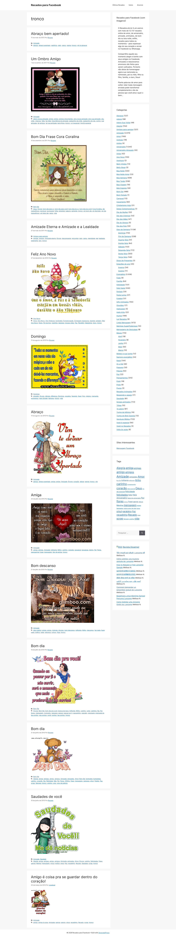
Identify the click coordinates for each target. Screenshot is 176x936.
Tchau (119, 405)
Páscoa (120, 371)
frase (72, 781)
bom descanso (69, 630)
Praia (119, 385)
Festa (40, 323)
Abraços (120, 116)
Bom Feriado (122, 195)
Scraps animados (124, 402)
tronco (74, 45)
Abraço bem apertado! (50, 33)
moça (52, 863)
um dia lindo (96, 211)
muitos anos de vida (130, 508)
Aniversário (121, 147)
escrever (43, 211)
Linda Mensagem (124, 323)
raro (40, 241)
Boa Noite (121, 171)
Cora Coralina (97, 209)
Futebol (120, 298)
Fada (119, 278)
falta (43, 121)
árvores (61, 630)
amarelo (36, 396)
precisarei (91, 713)
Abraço (37, 412)
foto (83, 396)
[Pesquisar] (142, 533)
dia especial (121, 492)
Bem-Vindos (122, 164)
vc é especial (75, 123)
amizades (70, 779)
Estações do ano (123, 264)
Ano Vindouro (50, 321)
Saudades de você (46, 796)
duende (92, 321)
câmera (47, 396)
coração (76, 481)
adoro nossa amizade (40, 119)
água (35, 209)
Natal (119, 361)
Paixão (97, 781)
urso (54, 783)
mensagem (48, 552)
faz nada (97, 630)
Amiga (36, 495)
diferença (54, 396)
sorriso (54, 715)
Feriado (120, 292)
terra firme (60, 123)
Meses (119, 333)
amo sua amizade (94, 119)
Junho (120, 343)
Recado (78, 863)
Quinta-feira (123, 243)
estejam (98, 321)
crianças (38, 121)
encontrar (75, 238)
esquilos (68, 396)
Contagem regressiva (81, 321)
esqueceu (85, 550)
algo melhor (37, 630)
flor (95, 550)
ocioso (54, 632)
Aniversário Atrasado (125, 150)
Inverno (121, 267)
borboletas (97, 779)
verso (51, 213)
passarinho (77, 713)
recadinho (71, 863)
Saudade (43, 859)
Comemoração (68, 321)
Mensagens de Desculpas (127, 330)
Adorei (119, 119)
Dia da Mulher (122, 212)
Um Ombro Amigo (46, 59)
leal (97, 238)
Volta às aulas (122, 430)
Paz (76, 323)
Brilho (60, 550)
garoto (63, 922)
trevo (94, 323)
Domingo (38, 336)
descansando (66, 238)
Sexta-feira (122, 254)
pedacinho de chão (75, 121)
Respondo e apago (124, 395)
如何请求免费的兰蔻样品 (126, 571)
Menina (38, 863)
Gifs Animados (123, 302)
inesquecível (35, 552)
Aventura (120, 161)
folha (56, 211)
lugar (41, 552)
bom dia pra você (86, 209)
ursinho (49, 783)
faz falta (48, 121)
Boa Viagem (121, 185)
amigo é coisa (43, 922)
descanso (90, 630)
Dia (98, 711)
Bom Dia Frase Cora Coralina (55, 136)
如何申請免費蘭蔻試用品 (126, 574)
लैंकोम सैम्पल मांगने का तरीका (126, 578)
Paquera (120, 367)
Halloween (121, 309)
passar (60, 713)
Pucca (119, 388)
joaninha (54, 323)
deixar (82, 481)
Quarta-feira (123, 240)
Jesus (141, 502)
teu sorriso (61, 715)
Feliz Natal (121, 288)
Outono (121, 271)
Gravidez (120, 305)
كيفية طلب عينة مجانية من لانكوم (129, 581)
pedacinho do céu (89, 121)
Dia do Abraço (122, 223)
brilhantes (132, 480)
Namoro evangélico (124, 357)
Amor (35, 321)
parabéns (127, 511)
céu (102, 119)
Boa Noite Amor (123, 174)
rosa (139, 515)
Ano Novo (36, 318)
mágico (88, 396)
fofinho (67, 781)
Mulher (138, 508)
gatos (64, 45)
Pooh (119, 381)
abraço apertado (44, 45)
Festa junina (121, 295)
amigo (56, 119)
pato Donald (43, 398)
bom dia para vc (48, 209)
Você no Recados (124, 426)
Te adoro (120, 409)
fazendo (74, 396)
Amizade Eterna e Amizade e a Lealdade (65, 227)
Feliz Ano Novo (43, 254)
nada (42, 632)
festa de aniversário (134, 498)
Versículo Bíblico (123, 419)
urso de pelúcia (62, 783)
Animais (55, 630)
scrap (33, 783)
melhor (37, 632)
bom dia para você (61, 209)
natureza (61, 323)
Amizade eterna (50, 238)
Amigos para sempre (40, 236)
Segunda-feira (124, 250)
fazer (79, 396)
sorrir (49, 715)
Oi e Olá (120, 364)
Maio (120, 347)
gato (59, 45)
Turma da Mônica (124, 412)
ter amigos (41, 123)
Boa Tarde (121, 181)
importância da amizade (60, 121)
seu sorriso (43, 715)
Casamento (121, 202)
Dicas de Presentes (124, 261)
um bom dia (87, 211)
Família (119, 281)
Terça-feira (122, 257)
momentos (34, 398)
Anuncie (140, 5)
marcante (95, 396)
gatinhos (54, 45)
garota (87, 481)
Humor (119, 316)
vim (96, 481)
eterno (91, 550)
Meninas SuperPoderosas (127, 326)
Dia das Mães (122, 219)
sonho (98, 121)
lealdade (102, 238)
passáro (84, 713)
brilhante (54, 550)
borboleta (59, 321)
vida (55, 213)
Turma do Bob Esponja (126, 416)
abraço (35, 45)
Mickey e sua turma (125, 354)
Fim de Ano (47, 323)
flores (99, 550)
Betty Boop (121, 167)
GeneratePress (103, 933)
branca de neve (63, 711)
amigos (41, 238)
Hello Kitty (121, 312)
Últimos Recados (118, 5)
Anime (119, 143)
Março (120, 350)
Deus (139, 488)
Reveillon (81, 323)
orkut (92, 781)
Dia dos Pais (122, 226)
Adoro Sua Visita (123, 123)
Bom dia (38, 646)
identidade (91, 238)
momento (47, 713)
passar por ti (68, 713)
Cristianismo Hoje (124, 205)
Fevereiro (122, 340)
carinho (64, 550)
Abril (120, 336)
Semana (51, 398)
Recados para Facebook (46, 5)
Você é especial (85, 123)
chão (32, 121)
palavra (68, 211)
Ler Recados (122, 319)
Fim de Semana (124, 236)
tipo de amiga (57, 552)
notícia (57, 863)
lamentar (62, 211)
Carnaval (120, 198)
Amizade (36, 43)
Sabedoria (88, 323)
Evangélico (121, 274)
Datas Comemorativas (126, 209)
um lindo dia (44, 213)
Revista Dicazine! (131, 547)
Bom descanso (43, 565)
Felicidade (49, 781)
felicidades (94, 861)
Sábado (121, 247)
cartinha (93, 711)
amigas (35, 238)
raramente (34, 241)
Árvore (39, 209)
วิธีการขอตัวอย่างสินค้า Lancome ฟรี (131, 553)
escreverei (50, 211)
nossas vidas (69, 323)
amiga (51, 119)
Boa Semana (122, 178)
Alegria (35, 779)
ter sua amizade (51, 123)
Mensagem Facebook (125, 448)
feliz (55, 781)
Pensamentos (122, 378)
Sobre (131, 5)
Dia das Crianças (123, 216)
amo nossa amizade (80, 119)
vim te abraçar (82, 45)
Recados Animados (124, 392)
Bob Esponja (122, 188)
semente (74, 211)
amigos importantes (66, 119)
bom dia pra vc (73, 209)
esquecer (78, 550)
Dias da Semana (123, 230)
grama (69, 45)
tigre (58, 632)
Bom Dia (36, 207)
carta (88, 711)
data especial (131, 489)
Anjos (119, 154)
